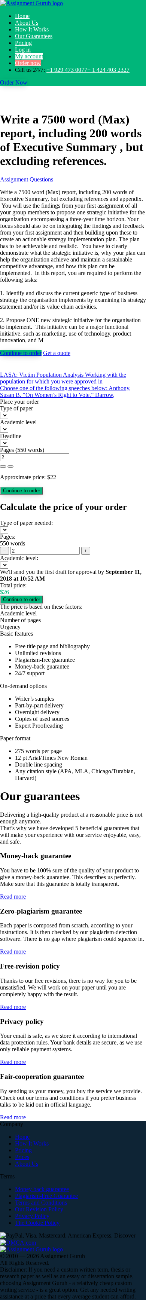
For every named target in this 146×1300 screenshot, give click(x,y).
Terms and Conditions (41, 1202)
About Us (26, 22)
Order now (28, 63)
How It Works (32, 29)
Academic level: (19, 558)
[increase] (3, 466)
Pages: (7, 536)
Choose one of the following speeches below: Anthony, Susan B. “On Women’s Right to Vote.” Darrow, (65, 391)
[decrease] (10, 466)
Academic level (18, 422)
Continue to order (21, 353)
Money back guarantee (42, 1189)
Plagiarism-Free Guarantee (46, 1196)
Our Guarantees (33, 36)
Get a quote (56, 353)
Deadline (10, 436)
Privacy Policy (32, 1216)
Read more (13, 896)
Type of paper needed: (26, 523)
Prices (22, 1157)
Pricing (23, 43)
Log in (23, 49)
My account (29, 56)
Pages (7, 450)
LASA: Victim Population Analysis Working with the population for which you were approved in (63, 378)
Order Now (13, 82)
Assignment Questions (26, 179)
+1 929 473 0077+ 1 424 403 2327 (88, 70)
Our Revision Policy (39, 1209)
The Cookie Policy (37, 1223)
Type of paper (16, 408)
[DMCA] (18, 1242)
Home (22, 16)
